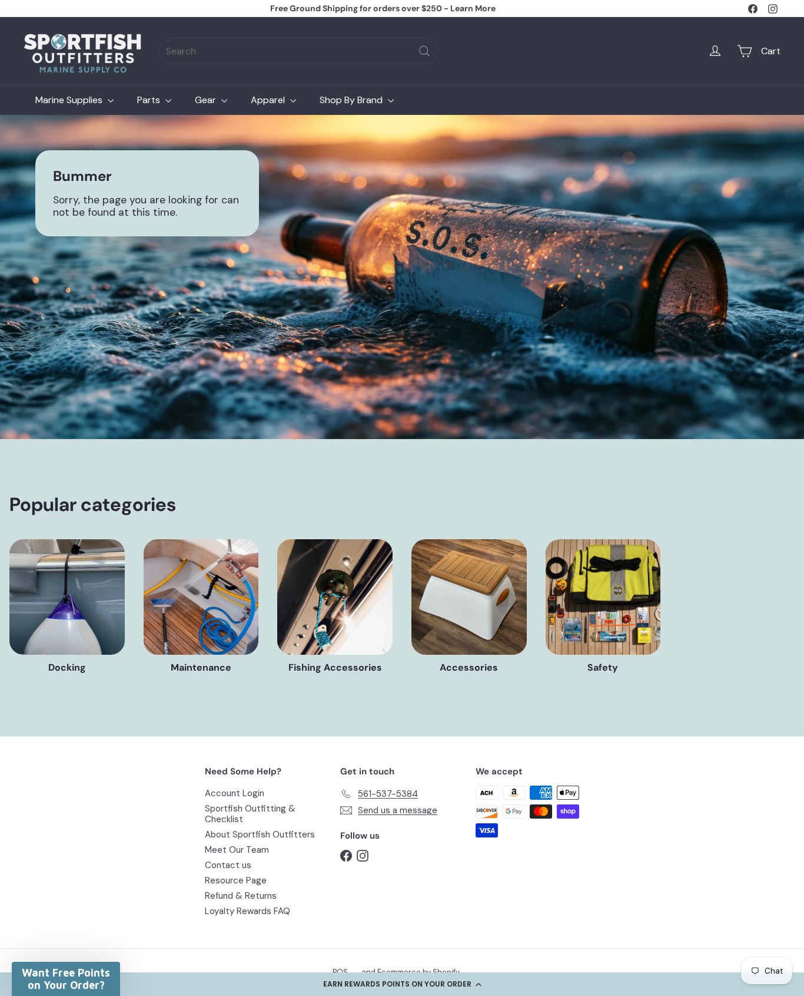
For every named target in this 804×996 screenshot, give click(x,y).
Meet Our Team (237, 850)
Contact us (228, 865)
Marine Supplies (70, 100)
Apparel (269, 100)
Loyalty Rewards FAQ (247, 911)
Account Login (234, 793)
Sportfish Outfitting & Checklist (250, 814)
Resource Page (236, 880)
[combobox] (298, 51)
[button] (402, 984)
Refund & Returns (241, 896)
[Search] (424, 51)
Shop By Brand (352, 100)
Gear (206, 100)
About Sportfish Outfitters (260, 834)
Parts (149, 100)
